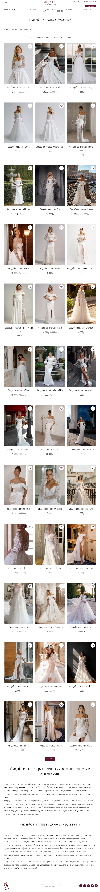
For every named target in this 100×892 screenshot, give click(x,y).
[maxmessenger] (84, 886)
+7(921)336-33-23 (77, 2)
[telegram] (88, 886)
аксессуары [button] (50, 9)
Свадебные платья (9, 9)
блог (44, 11)
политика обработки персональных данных (45, 885)
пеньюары (69, 9)
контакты (60, 11)
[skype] (5, 3)
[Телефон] (80, 886)
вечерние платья (31, 9)
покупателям (87, 9)
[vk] (96, 886)
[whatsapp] (92, 886)
